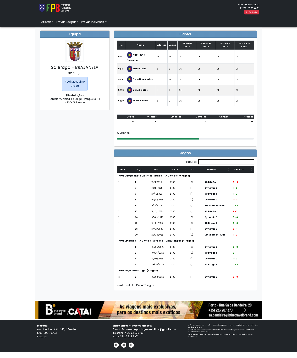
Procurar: (190, 162)
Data (155, 169)
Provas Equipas (66, 22)
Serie (122, 169)
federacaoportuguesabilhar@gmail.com (149, 329)
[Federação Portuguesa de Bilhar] (55, 7)
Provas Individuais (92, 22)
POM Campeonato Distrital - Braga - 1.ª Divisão (147, 175)
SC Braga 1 (211, 193)
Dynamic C (211, 187)
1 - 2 (235, 187)
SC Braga (74, 73)
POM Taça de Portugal (132, 270)
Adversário (211, 169)
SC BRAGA (210, 182)
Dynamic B (211, 199)
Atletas (46, 22)
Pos (193, 169)
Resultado (239, 169)
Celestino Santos (143, 79)
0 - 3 (235, 182)
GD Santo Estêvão (215, 205)
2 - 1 (235, 211)
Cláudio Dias (140, 89)
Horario (175, 169)
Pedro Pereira (140, 100)
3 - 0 (235, 217)
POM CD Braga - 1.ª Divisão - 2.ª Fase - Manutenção (150, 240)
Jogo (139, 169)
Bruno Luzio (139, 68)
